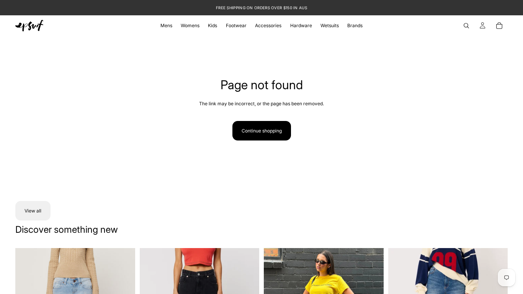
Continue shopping (262, 131)
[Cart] (499, 25)
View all (33, 211)
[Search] (466, 25)
